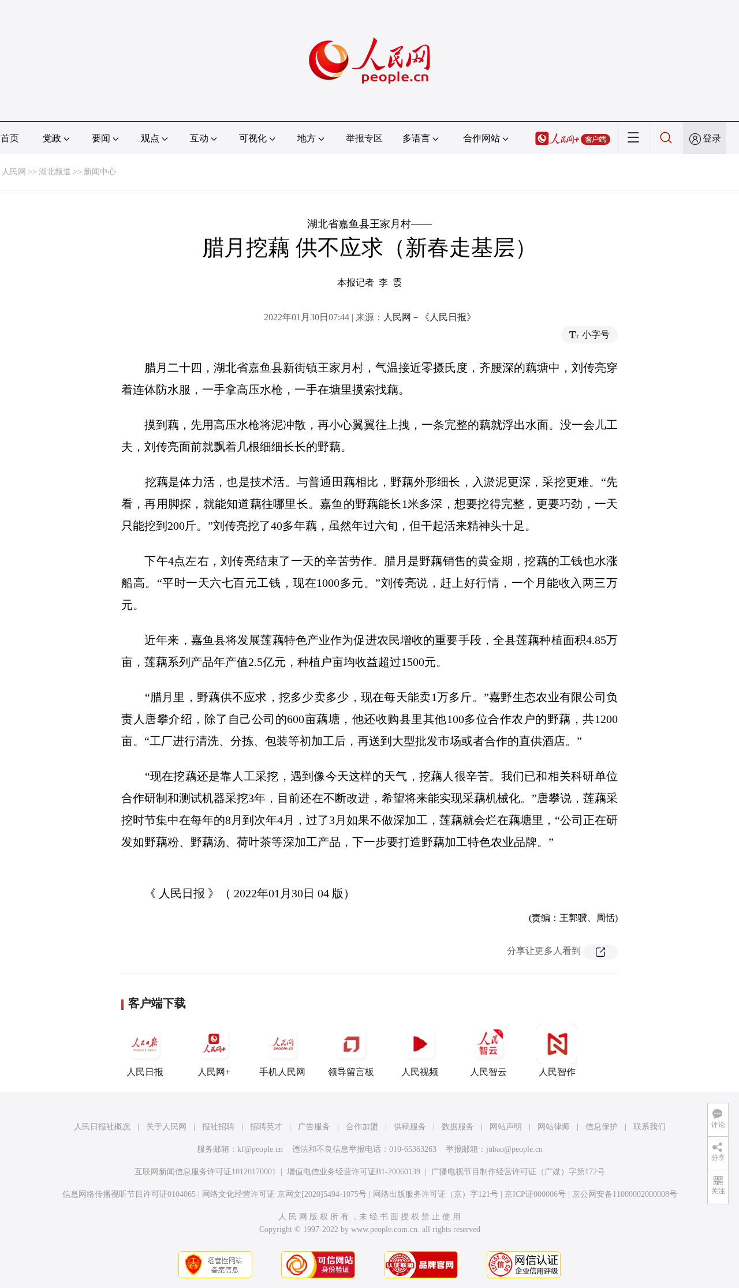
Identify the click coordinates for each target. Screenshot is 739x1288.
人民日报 (144, 1072)
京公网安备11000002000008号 (624, 1194)
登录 (712, 138)
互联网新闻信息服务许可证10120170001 (205, 1171)
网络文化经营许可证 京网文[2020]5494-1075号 (284, 1194)
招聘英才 (266, 1126)
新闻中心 (100, 171)
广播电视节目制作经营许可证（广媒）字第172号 (518, 1171)
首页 (10, 138)
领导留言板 (351, 1072)
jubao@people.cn (514, 1149)
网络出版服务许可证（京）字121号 (435, 1194)
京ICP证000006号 (535, 1194)
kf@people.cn (260, 1149)
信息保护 (601, 1126)
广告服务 (314, 1126)
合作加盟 (362, 1126)
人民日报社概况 (102, 1126)
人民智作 (557, 1072)
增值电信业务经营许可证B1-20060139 (353, 1171)
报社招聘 (218, 1126)
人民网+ (213, 1072)
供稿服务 (410, 1126)
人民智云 (488, 1072)
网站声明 (506, 1126)
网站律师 (554, 1126)
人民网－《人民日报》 (429, 317)
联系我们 (649, 1126)
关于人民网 (166, 1126)
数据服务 (458, 1126)
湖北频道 (55, 171)
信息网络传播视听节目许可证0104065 (129, 1194)
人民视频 (419, 1072)
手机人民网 (282, 1072)
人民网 (14, 171)
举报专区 (364, 138)
